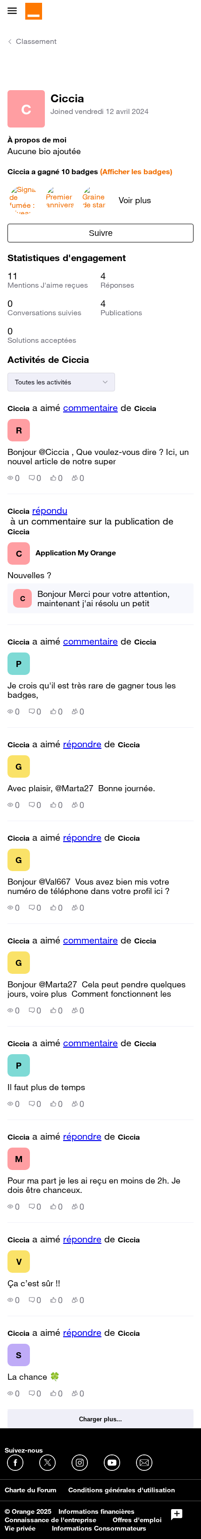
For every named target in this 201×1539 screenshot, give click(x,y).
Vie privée (20, 1528)
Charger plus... (100, 1419)
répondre (82, 744)
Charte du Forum (31, 1490)
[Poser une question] (177, 1515)
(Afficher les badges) (136, 171)
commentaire (90, 408)
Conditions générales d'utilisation (121, 1490)
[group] (13, 477)
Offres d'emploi (137, 1520)
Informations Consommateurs (99, 1528)
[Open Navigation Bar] (14, 11)
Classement (36, 41)
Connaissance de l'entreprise (50, 1520)
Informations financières (96, 1511)
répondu (49, 510)
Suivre (101, 233)
